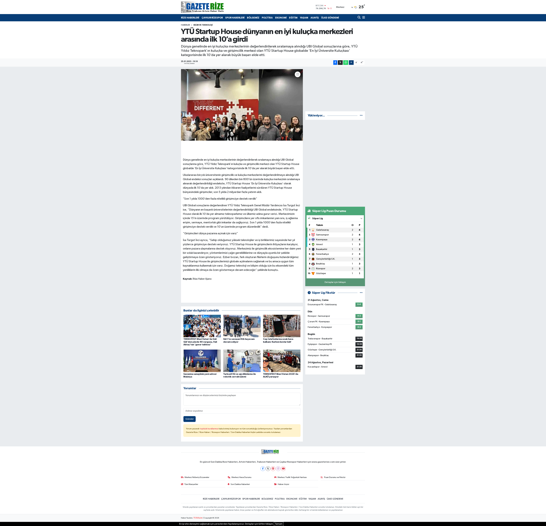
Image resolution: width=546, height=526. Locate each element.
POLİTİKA (267, 17)
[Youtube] (283, 468)
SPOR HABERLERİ (235, 17)
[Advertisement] (335, 89)
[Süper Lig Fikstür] (361, 293)
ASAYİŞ (315, 17)
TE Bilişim (197, 518)
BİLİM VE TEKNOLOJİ (203, 25)
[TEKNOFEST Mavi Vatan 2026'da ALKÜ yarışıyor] (281, 361)
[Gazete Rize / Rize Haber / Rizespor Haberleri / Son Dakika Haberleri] (209, 7)
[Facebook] (262, 468)
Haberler (185, 25)
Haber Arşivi (283, 484)
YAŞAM (304, 17)
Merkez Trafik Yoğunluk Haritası (292, 477)
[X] (268, 468)
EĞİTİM (293, 17)
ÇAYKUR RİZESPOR (212, 17)
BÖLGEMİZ (253, 17)
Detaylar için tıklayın (335, 282)
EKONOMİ (281, 17)
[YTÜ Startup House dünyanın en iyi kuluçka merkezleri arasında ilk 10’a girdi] (242, 104)
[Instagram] (278, 468)
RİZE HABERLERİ (190, 17)
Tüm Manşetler (191, 484)
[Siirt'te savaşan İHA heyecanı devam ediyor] (242, 326)
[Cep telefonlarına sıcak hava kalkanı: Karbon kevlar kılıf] (281, 326)
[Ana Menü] (363, 18)
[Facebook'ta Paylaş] (335, 62)
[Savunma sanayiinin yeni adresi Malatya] (202, 361)
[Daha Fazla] (351, 62)
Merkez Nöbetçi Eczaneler (197, 477)
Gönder (189, 419)
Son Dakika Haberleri (240, 484)
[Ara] (359, 18)
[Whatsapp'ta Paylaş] (345, 62)
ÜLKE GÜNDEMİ (330, 17)
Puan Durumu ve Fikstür (335, 477)
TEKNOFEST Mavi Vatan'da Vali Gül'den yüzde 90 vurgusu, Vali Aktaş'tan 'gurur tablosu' (200, 342)
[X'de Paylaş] (340, 62)
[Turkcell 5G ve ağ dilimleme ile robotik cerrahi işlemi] (242, 361)
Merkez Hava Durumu (241, 477)
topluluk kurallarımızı (209, 429)
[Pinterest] (273, 468)
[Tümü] (361, 115)
